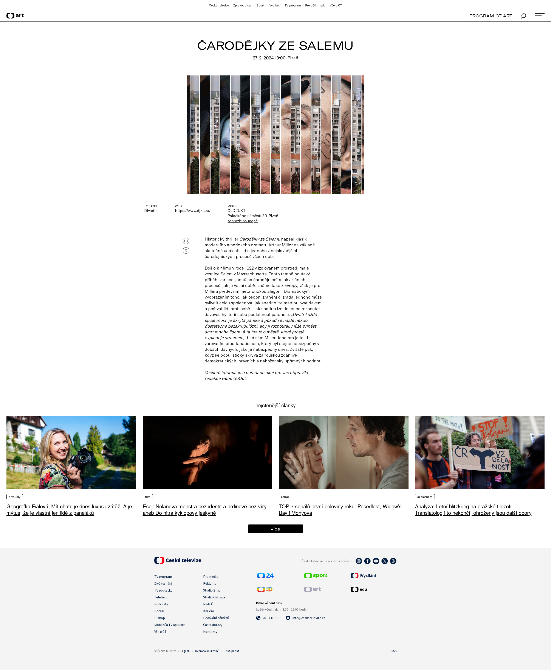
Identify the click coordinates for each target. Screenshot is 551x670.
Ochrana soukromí (206, 651)
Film (148, 497)
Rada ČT (209, 604)
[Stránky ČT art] (312, 591)
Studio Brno (212, 590)
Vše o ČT (336, 5)
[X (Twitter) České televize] (384, 563)
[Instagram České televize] (358, 563)
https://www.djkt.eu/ (193, 210)
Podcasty (161, 604)
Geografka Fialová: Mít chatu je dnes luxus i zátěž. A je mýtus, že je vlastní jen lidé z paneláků (69, 509)
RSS (394, 651)
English (185, 651)
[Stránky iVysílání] (373, 575)
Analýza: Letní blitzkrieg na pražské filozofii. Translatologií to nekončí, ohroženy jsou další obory (473, 509)
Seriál (285, 497)
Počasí (159, 611)
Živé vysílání (163, 583)
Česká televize (219, 5)
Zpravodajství (242, 5)
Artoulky (14, 497)
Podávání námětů (216, 618)
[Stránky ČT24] (265, 577)
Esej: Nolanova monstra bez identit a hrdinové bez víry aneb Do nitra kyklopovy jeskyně (205, 509)
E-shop (159, 618)
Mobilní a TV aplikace (169, 624)
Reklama (209, 583)
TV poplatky (163, 590)
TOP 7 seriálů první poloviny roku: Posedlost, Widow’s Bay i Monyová (340, 509)
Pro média (210, 576)
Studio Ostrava (214, 597)
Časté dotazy (212, 624)
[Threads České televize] (393, 563)
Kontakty (210, 631)
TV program (293, 5)
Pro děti (310, 5)
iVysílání (274, 5)
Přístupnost (231, 651)
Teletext (160, 597)
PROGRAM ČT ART (490, 15)
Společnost (424, 497)
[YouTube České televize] (376, 563)
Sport (260, 5)
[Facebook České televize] (367, 563)
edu (322, 5)
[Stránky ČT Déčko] (264, 591)
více (275, 529)
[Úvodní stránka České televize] (177, 562)
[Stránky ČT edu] (373, 589)
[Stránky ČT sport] (315, 577)
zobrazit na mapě (243, 220)
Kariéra (208, 611)
